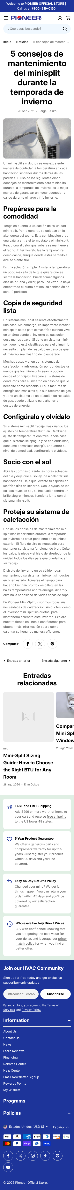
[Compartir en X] (40, 644)
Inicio (7, 42)
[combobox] (37, 29)
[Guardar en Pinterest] (52, 644)
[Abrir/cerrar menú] (5, 17)
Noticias (22, 42)
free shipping (56, 816)
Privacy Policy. (31, 1009)
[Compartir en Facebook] (28, 644)
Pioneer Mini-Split (21, 602)
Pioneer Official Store (31, 1183)
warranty (39, 849)
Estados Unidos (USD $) (26, 1127)
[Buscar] (64, 28)
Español (59, 1127)
